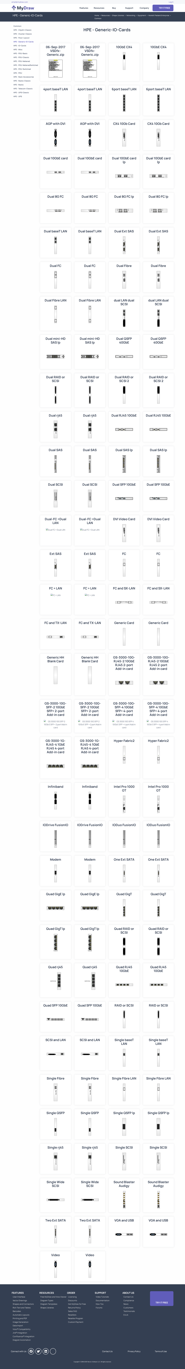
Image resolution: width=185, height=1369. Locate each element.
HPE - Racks (18, 84)
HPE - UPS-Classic (21, 92)
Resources (99, 8)
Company (144, 8)
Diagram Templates (48, 1304)
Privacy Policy (134, 1351)
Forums (99, 1307)
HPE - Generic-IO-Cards (23, 41)
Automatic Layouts (21, 1315)
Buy (114, 8)
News (125, 1304)
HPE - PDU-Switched (22, 69)
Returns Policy (74, 1307)
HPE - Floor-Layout (21, 38)
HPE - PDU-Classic (21, 57)
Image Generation (20, 1322)
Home (97, 15)
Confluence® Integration (23, 1336)
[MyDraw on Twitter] (38, 1351)
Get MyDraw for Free (77, 1304)
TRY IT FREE (164, 7)
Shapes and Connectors (23, 1304)
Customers (128, 1307)
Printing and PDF (20, 1318)
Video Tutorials (102, 1296)
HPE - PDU (17, 73)
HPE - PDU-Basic (20, 53)
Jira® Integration (20, 1332)
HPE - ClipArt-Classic (22, 30)
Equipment (142, 15)
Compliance (128, 1300)
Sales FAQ (72, 1311)
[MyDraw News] (53, 1351)
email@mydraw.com (20, 2)
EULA (125, 1315)
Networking (130, 15)
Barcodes (17, 1311)
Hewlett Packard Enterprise (158, 15)
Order (71, 1292)
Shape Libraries (118, 15)
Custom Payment (75, 1322)
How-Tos (99, 1304)
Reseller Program (75, 1318)
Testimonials (129, 1311)
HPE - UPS (17, 96)
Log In (171, 2)
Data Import (18, 1325)
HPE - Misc (17, 49)
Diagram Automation (22, 1340)
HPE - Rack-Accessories (23, 77)
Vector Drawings (20, 1300)
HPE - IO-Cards (19, 45)
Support (129, 8)
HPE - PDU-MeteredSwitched (25, 65)
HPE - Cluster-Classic (22, 34)
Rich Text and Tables (22, 1307)
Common (98, 18)
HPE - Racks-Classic (22, 81)
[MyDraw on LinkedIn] (46, 1351)
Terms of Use (161, 1351)
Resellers (72, 1315)
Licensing (72, 1296)
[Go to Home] (23, 8)
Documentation (102, 1300)
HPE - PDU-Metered (21, 61)
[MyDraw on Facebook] (31, 1351)
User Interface (19, 1296)
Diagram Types (46, 1300)
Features (84, 8)
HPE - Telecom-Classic (23, 88)
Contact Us (128, 1296)
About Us (128, 1292)
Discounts (72, 1300)
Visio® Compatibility (21, 1329)
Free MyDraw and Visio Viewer (52, 1296)
